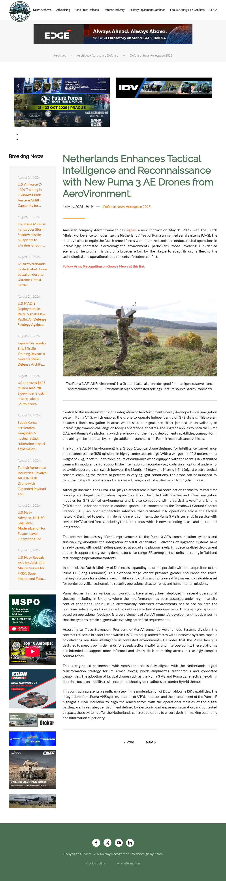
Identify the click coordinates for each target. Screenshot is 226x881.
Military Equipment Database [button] (147, 9)
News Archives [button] (42, 9)
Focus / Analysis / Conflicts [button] (187, 9)
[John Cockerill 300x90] (32, 800)
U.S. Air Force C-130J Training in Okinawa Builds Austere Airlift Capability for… (30, 194)
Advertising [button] (63, 9)
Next (149, 742)
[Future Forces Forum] (62, 102)
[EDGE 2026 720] (113, 34)
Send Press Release (87, 9)
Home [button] (12, 9)
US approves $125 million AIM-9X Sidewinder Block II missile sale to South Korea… (32, 393)
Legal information (128, 863)
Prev (130, 742)
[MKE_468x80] (62, 118)
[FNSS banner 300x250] (32, 769)
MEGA (213, 9)
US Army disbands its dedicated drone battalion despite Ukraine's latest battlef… (32, 274)
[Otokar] (32, 719)
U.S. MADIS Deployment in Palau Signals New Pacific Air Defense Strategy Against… (32, 314)
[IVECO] (164, 87)
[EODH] (32, 688)
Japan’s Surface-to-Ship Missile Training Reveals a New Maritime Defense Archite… (32, 353)
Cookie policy (95, 863)
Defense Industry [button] (114, 9)
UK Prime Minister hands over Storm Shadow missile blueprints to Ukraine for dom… (32, 234)
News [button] (24, 9)
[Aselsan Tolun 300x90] (32, 738)
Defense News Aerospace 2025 (127, 206)
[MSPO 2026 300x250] (32, 613)
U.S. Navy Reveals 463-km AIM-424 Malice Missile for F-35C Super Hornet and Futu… (32, 568)
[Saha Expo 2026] (62, 85)
